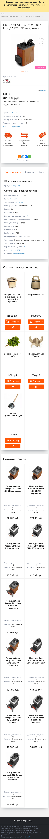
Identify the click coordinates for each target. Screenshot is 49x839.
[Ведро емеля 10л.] (36, 282)
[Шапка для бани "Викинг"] (36, 342)
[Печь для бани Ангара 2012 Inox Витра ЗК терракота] (12, 589)
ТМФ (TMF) (14, 113)
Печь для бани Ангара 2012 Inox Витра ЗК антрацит (36, 660)
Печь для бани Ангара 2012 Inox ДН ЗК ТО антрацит (36, 545)
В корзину (14, 322)
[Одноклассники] (19, 156)
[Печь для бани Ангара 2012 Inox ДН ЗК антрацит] (12, 532)
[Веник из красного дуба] (12, 342)
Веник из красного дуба (13, 355)
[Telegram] (22, 156)
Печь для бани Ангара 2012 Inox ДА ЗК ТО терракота (36, 490)
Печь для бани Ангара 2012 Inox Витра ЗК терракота (13, 604)
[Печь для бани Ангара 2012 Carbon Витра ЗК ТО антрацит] (12, 761)
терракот (13, 199)
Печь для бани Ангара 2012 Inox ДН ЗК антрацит (13, 545)
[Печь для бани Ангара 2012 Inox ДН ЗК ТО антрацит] (36, 532)
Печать (43, 90)
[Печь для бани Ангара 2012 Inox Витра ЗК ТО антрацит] (12, 703)
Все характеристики (11, 126)
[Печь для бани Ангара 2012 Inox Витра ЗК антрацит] (36, 646)
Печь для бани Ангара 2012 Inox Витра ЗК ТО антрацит (13, 719)
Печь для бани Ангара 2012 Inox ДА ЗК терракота (13, 488)
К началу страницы (23, 821)
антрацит (19, 202)
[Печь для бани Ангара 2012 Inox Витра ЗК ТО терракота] (12, 646)
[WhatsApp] (29, 156)
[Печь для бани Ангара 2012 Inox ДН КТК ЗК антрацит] (36, 703)
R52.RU (27, 837)
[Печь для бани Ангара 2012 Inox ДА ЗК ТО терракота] (36, 474)
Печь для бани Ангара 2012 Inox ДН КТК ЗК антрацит (36, 719)
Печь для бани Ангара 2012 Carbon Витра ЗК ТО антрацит (12, 776)
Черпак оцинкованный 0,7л (12, 414)
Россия (26, 247)
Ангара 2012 (16, 250)
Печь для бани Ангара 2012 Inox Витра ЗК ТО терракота (13, 661)
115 (27, 216)
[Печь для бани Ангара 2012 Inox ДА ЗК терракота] (12, 474)
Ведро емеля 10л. (36, 294)
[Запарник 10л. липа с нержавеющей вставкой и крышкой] (12, 282)
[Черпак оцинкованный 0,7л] (12, 401)
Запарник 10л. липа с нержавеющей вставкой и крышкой (12, 298)
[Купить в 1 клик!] (12, 327)
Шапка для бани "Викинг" (36, 355)
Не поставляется (19, 254)
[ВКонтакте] (26, 156)
